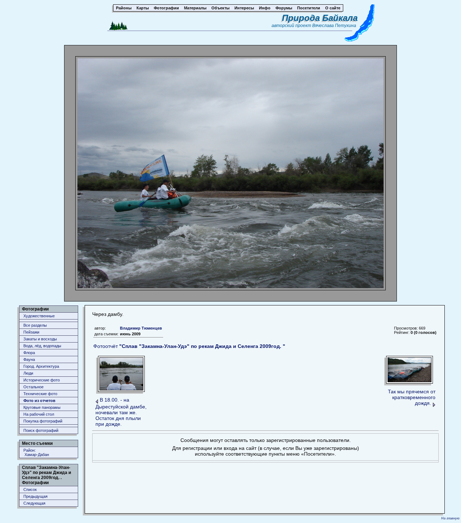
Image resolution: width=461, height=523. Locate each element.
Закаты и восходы (40, 339)
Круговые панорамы (42, 407)
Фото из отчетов (39, 400)
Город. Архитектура (41, 366)
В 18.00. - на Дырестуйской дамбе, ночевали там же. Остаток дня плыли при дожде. (121, 412)
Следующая (34, 503)
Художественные (39, 316)
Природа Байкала (320, 18)
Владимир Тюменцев (141, 328)
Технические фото (40, 394)
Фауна (29, 359)
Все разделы (35, 325)
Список (30, 489)
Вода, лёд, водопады (42, 346)
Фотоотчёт (189, 346)
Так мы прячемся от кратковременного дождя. (411, 397)
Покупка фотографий (42, 421)
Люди (28, 373)
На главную (450, 518)
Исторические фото (41, 380)
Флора (29, 352)
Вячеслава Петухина (334, 25)
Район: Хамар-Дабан (36, 452)
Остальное (33, 387)
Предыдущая (35, 496)
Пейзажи (31, 332)
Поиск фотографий (40, 430)
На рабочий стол (38, 414)
